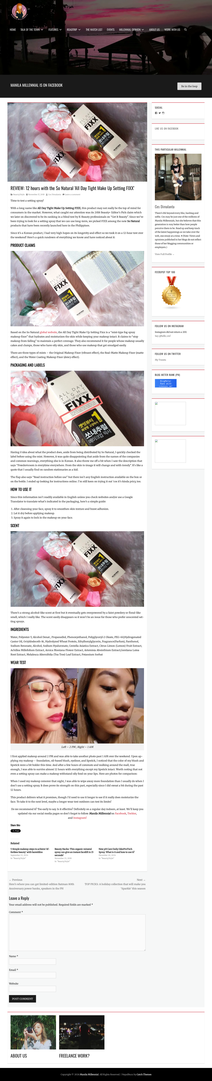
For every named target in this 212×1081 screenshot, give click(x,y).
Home (13, 30)
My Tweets (160, 359)
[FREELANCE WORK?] (82, 1032)
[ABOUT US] (33, 1032)
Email (13, 969)
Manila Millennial (89, 1074)
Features (53, 30)
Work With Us (172, 30)
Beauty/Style (19, 194)
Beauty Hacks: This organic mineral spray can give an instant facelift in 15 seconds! (74, 852)
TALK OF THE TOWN (30, 30)
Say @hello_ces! (163, 336)
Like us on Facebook (166, 128)
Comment (16, 912)
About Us (154, 30)
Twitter (131, 813)
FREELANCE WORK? (74, 1055)
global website (48, 332)
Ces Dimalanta (54, 194)
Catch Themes (144, 1074)
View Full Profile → (164, 254)
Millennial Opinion (130, 30)
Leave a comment (72, 194)
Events (111, 30)
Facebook (120, 813)
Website (13, 983)
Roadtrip (72, 30)
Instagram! (80, 817)
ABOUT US (19, 1055)
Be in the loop (189, 86)
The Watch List (94, 30)
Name (13, 956)
